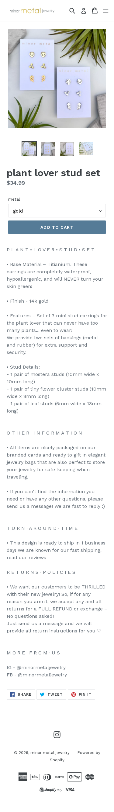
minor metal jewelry (50, 752)
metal (14, 199)
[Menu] (105, 10)
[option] (29, 149)
